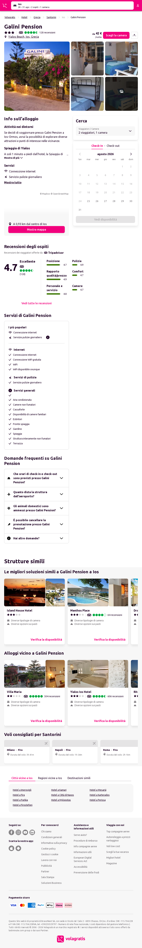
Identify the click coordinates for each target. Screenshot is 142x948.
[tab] (22, 778)
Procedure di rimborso (85, 840)
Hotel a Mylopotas (61, 800)
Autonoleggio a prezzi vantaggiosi (118, 839)
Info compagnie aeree (85, 846)
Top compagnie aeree (118, 831)
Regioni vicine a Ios (50, 778)
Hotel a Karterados (100, 795)
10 (80, 183)
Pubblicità (46, 865)
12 (97, 183)
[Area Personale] (138, 5)
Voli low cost (113, 846)
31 (80, 209)
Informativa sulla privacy (54, 843)
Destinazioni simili (79, 778)
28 (114, 201)
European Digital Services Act (83, 859)
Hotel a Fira (19, 795)
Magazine (111, 863)
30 (131, 201)
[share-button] (134, 35)
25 (88, 201)
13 (105, 183)
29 (122, 201)
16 (131, 183)
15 (122, 183)
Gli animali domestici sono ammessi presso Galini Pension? (34, 508)
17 (80, 192)
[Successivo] (131, 154)
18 (88, 192)
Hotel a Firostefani (22, 805)
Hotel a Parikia (20, 800)
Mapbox (46, 194)
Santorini (51, 17)
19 (97, 192)
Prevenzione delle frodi (86, 872)
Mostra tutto (12, 182)
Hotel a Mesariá (98, 790)
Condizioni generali (51, 837)
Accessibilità (80, 866)
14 (114, 183)
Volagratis (10, 17)
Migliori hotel (113, 857)
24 (80, 201)
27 (105, 201)
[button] (37, 76)
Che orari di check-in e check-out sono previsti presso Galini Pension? (35, 478)
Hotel (24, 17)
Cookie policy (48, 848)
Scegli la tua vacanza (117, 852)
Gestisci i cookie (49, 854)
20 (105, 192)
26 (97, 201)
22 (122, 192)
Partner (45, 871)
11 (88, 183)
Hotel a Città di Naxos (62, 795)
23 (131, 192)
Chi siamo (46, 831)
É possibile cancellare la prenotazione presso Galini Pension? (31, 524)
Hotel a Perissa (98, 800)
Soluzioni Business (51, 883)
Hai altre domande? (26, 538)
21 (114, 192)
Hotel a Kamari (58, 790)
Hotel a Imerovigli (22, 790)
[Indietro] (80, 154)
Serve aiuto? (80, 835)
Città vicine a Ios (22, 778)
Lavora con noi (49, 860)
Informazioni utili (83, 852)
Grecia (37, 17)
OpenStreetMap (61, 194)
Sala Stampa (47, 877)
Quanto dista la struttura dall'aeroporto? (30, 494)
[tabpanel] (71, 798)
